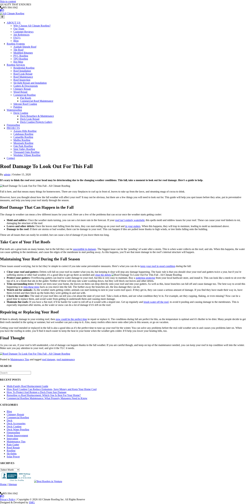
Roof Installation (22, 70)
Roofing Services (16, 64)
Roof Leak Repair (22, 73)
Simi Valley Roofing (24, 149)
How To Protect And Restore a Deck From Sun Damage (36, 392)
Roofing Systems (16, 43)
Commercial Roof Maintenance (36, 100)
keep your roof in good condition (157, 266)
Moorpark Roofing (23, 143)
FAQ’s (16, 37)
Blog (16, 40)
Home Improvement (17, 435)
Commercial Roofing (24, 94)
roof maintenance (66, 359)
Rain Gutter (13, 444)
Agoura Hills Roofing (24, 131)
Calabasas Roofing (23, 134)
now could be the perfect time (71, 319)
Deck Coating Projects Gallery (36, 122)
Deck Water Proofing (18, 429)
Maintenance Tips (19, 359)
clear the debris (103, 274)
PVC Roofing (20, 55)
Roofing (11, 450)
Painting (17, 107)
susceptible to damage (84, 249)
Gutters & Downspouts (25, 85)
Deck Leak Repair (29, 119)
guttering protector (145, 277)
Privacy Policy (7, 499)
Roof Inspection (21, 79)
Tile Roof (18, 49)
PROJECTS (13, 128)
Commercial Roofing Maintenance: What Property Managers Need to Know (47, 398)
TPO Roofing (20, 58)
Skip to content (8, 1)
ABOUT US (13, 22)
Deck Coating (20, 113)
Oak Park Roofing (23, 146)
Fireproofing (13, 125)
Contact (11, 158)
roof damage (48, 359)
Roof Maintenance (23, 76)
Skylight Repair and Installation (30, 82)
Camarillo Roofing (23, 137)
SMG (32, 502)
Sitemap (12, 484)
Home (3, 484)
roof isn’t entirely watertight (129, 220)
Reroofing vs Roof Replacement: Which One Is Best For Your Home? (44, 395)
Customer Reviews (23, 31)
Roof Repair (13, 447)
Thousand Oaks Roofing (26, 152)
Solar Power (13, 456)
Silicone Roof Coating (25, 104)
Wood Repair (20, 91)
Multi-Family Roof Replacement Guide (27, 386)
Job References (21, 34)
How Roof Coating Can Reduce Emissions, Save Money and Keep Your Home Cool (52, 389)
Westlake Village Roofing (26, 155)
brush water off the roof (156, 301)
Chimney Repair (22, 88)
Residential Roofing (23, 67)
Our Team (18, 28)
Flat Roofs (25, 97)
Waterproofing (14, 110)
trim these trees (31, 286)
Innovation (12, 438)
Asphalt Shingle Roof (24, 46)
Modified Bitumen (23, 52)
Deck (9, 420)
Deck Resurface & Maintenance (37, 116)
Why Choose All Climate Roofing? (32, 25)
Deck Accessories (16, 423)
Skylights (12, 453)
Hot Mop (18, 61)
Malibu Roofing (21, 140)
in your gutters (132, 226)
